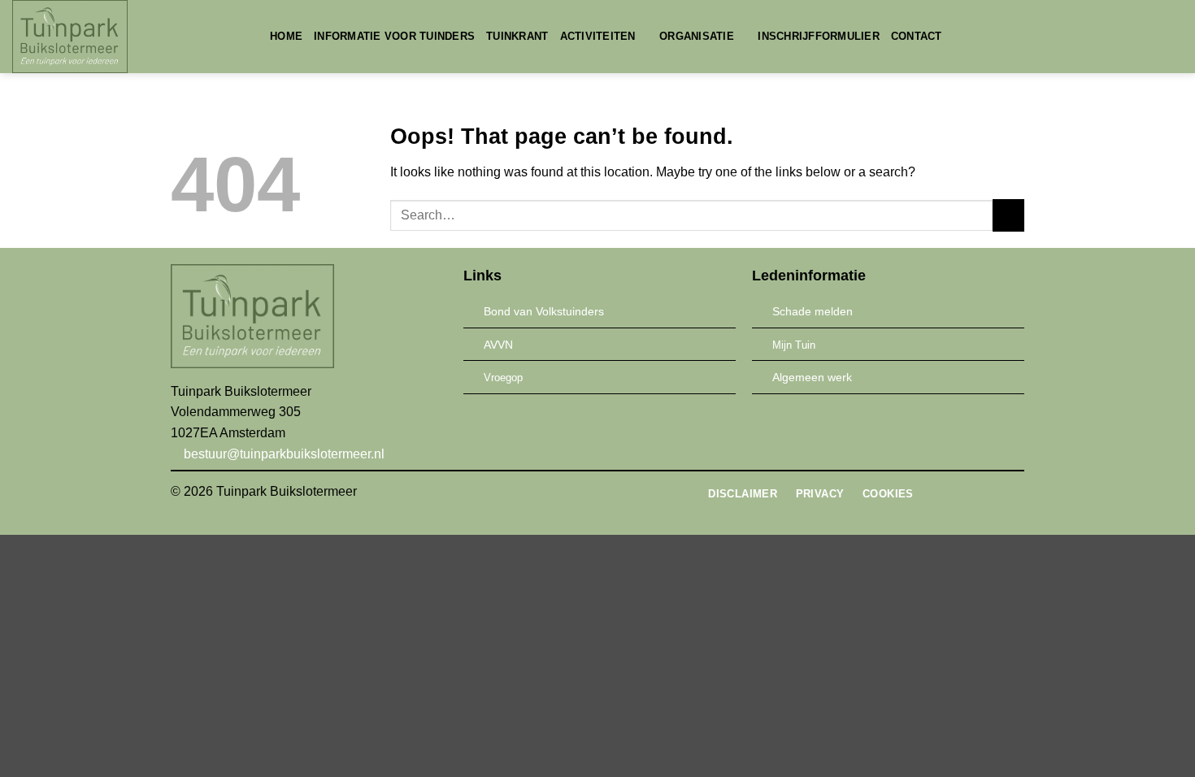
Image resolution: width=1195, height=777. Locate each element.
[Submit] (1008, 215)
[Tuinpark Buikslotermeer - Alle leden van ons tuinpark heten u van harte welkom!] (129, 36)
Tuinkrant (517, 36)
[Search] (960, 36)
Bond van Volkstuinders (544, 311)
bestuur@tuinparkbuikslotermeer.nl (282, 454)
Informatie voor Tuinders (394, 36)
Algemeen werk (812, 377)
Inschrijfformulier (819, 36)
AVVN (498, 344)
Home (286, 36)
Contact (916, 36)
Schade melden (812, 311)
